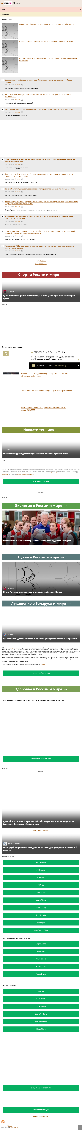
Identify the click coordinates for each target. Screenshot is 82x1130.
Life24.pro (41, 951)
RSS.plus (41, 877)
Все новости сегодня (41, 1110)
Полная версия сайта (41, 1117)
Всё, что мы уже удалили (41, 1088)
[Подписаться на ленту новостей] (2, 1121)
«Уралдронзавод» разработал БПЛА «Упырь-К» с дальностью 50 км (46, 41)
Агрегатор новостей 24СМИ (41, 830)
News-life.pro (41, 959)
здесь (31, 472)
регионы (19, 474)
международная (14, 648)
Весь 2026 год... (41, 264)
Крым (23, 474)
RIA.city (41, 885)
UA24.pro (41, 923)
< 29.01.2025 (41, 261)
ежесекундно (5, 474)
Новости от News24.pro (41, 673)
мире (64, 472)
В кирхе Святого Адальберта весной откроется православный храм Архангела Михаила (40, 189)
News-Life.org (41, 908)
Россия (32, 474)
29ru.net (41, 991)
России (53, 472)
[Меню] (79, 3)
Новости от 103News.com (41, 759)
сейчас (48, 472)
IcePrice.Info (41, 915)
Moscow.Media (41, 1021)
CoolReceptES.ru (41, 930)
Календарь (5, 14)
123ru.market (41, 999)
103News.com (41, 870)
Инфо (3, 9)
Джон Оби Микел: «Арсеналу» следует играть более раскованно (46, 391)
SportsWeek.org (41, 1014)
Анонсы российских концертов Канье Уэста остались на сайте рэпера (46, 24)
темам (68, 472)
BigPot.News (41, 944)
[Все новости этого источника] (22, 85)
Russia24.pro (41, 974)
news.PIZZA (41, 900)
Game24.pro (41, 862)
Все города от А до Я (41, 481)
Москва (27, 474)
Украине (58, 472)
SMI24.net (41, 892)
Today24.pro (41, 1006)
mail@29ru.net (14, 1127)
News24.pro (41, 1029)
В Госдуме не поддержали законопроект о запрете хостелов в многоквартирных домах (39, 109)
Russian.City (41, 966)
